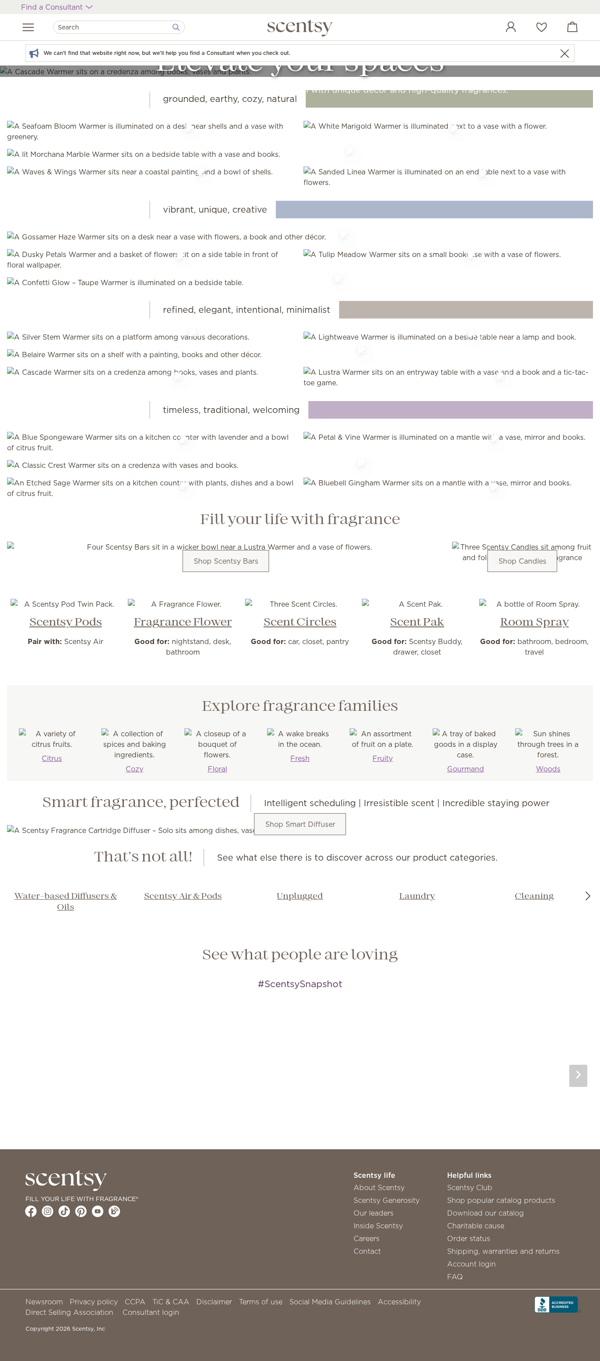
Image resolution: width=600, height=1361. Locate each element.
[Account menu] (502, 28)
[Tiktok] (64, 1211)
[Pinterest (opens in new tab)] (81, 1211)
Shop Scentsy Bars (226, 561)
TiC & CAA (170, 1302)
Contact (367, 1251)
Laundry (417, 896)
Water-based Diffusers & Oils (65, 902)
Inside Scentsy (378, 1226)
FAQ (455, 1276)
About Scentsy (379, 1187)
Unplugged (300, 896)
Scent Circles (300, 622)
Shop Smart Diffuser (300, 824)
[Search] (176, 27)
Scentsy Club (469, 1187)
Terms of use (260, 1302)
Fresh (300, 758)
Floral (217, 769)
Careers (367, 1238)
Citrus (52, 758)
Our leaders (374, 1213)
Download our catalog (485, 1213)
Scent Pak (417, 622)
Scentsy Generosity (386, 1200)
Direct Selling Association (69, 1312)
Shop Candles (522, 561)
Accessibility (399, 1302)
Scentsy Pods (65, 622)
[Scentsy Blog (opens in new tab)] (114, 1211)
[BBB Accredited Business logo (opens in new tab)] (558, 1303)
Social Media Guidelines (330, 1302)
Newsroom (44, 1302)
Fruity (382, 758)
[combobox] (119, 27)
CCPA (135, 1302)
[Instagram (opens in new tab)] (47, 1211)
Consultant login (151, 1312)
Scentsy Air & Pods (183, 896)
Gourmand (465, 769)
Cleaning (534, 896)
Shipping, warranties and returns (503, 1251)
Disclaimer (214, 1302)
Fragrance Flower (183, 622)
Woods (548, 769)
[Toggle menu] (28, 27)
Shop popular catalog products (501, 1200)
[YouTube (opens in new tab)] (97, 1211)
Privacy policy (94, 1302)
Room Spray (534, 622)
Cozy (134, 769)
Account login (471, 1264)
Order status (468, 1238)
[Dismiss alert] (564, 53)
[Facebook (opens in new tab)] (31, 1211)
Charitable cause (475, 1226)
